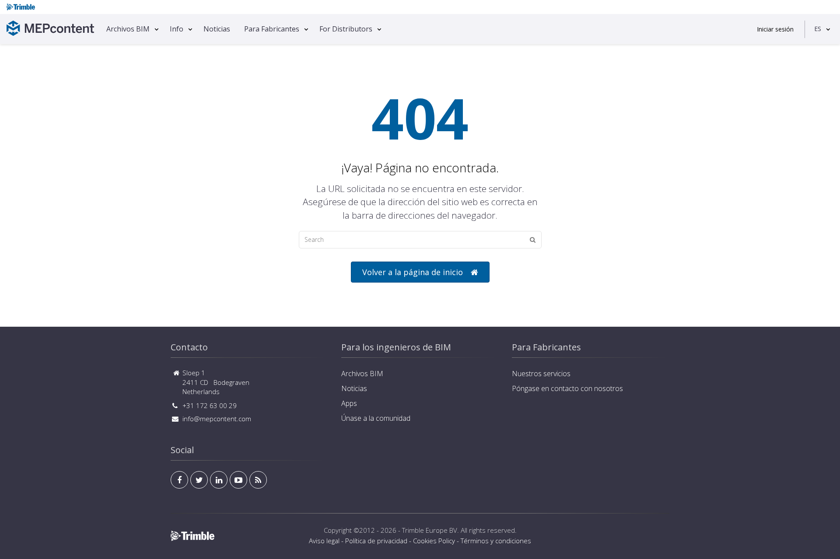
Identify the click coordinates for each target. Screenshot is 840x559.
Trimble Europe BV (429, 530)
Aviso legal (324, 540)
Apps (349, 403)
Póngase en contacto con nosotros (567, 388)
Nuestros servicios (541, 373)
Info (176, 29)
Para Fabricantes (271, 29)
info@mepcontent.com (216, 418)
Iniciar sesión (775, 29)
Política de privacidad (376, 540)
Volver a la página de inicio (412, 272)
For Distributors (345, 29)
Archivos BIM (128, 29)
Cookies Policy (434, 540)
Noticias (216, 29)
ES (817, 28)
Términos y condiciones (496, 540)
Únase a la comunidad (375, 418)
